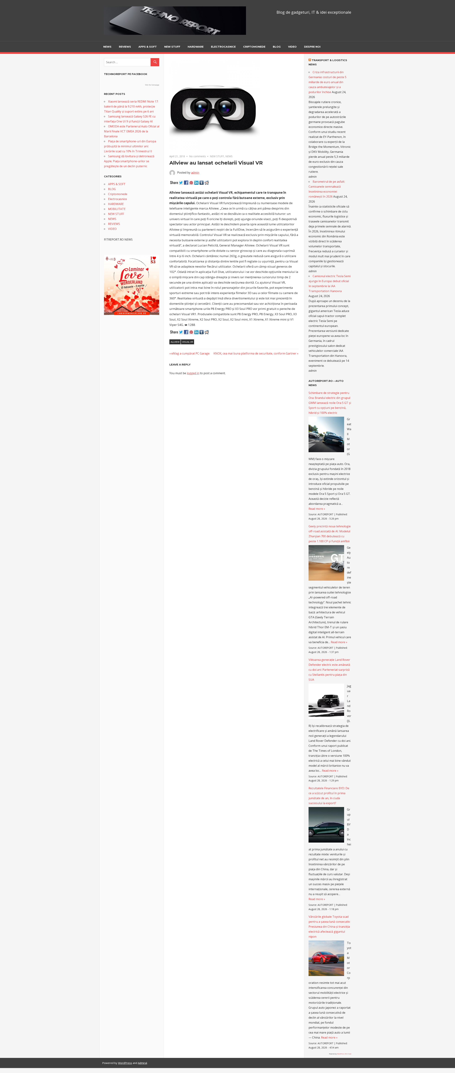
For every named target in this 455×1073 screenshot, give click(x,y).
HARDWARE (196, 46)
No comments (197, 156)
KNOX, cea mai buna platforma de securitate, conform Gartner (254, 353)
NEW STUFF (172, 46)
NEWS (107, 46)
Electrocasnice (223, 46)
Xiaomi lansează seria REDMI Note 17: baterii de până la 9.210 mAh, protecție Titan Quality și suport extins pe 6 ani (131, 106)
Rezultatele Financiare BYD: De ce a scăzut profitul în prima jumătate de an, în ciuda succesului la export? (329, 795)
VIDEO (292, 46)
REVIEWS (125, 46)
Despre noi (312, 46)
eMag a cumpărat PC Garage (190, 353)
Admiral (142, 1063)
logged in (193, 373)
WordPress (125, 1063)
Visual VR (187, 341)
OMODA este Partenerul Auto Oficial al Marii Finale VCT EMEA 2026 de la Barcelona (131, 131)
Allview (175, 341)
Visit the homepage (152, 85)
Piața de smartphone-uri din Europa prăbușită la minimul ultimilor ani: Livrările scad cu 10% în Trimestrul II (130, 146)
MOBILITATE (116, 209)
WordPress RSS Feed (344, 1054)
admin (195, 172)
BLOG (277, 46)
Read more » (317, 509)
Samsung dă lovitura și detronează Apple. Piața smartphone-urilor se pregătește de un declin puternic (129, 161)
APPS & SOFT (147, 46)
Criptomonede (254, 46)
